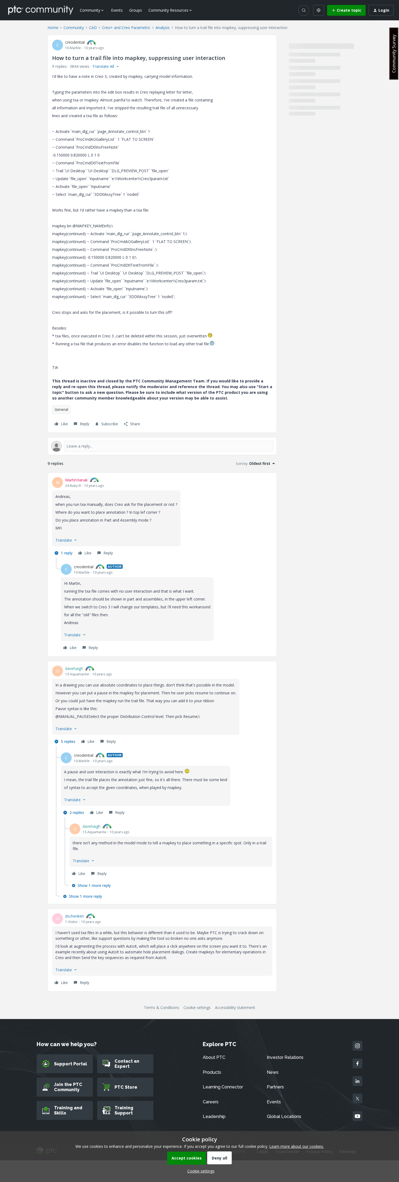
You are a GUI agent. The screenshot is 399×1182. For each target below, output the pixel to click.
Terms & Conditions (161, 1007)
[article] (162, 517)
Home (52, 27)
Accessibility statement (235, 1007)
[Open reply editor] (162, 446)
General (61, 409)
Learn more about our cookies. (296, 1146)
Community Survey (394, 53)
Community (74, 27)
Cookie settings (197, 1007)
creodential (75, 42)
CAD (93, 27)
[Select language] (318, 10)
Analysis (163, 27)
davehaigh (74, 668)
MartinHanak (76, 480)
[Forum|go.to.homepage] (40, 10)
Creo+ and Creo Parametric (126, 27)
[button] (346, 10)
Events (117, 10)
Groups (135, 10)
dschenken (74, 916)
